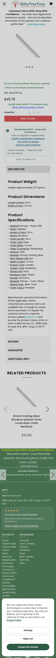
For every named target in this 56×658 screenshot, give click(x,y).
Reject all (28, 638)
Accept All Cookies (28, 646)
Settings (28, 630)
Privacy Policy (14, 620)
